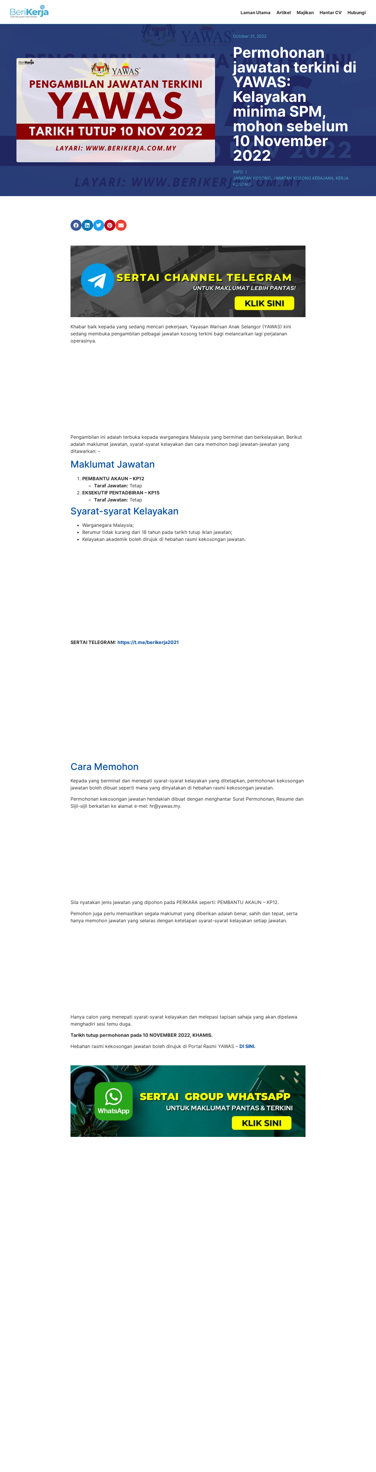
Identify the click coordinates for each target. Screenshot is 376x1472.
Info (238, 171)
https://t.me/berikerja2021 (148, 642)
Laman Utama (256, 12)
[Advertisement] (188, 390)
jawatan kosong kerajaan (303, 178)
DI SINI (246, 1020)
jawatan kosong (252, 178)
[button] (76, 225)
